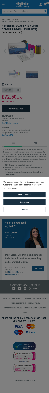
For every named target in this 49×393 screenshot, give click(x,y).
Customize (24, 202)
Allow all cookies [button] (24, 195)
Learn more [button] (12, 188)
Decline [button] (25, 209)
